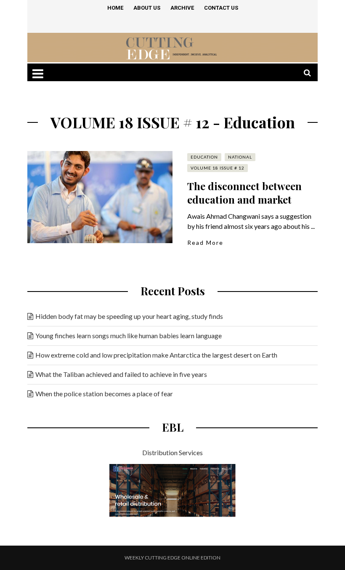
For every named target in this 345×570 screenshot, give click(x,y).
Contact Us (221, 8)
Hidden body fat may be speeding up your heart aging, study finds (129, 316)
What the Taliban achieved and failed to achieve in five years (121, 374)
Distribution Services (172, 452)
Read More (205, 242)
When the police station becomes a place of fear (104, 394)
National (240, 156)
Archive (182, 8)
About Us (146, 8)
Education (204, 156)
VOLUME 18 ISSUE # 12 (217, 167)
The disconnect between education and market (244, 192)
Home (115, 8)
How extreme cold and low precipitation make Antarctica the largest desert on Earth (156, 355)
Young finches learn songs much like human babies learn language (128, 335)
